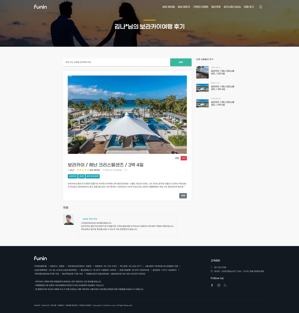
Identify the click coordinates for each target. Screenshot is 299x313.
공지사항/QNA (232, 6)
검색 (181, 62)
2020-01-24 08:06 (113, 170)
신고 (184, 158)
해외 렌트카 (184, 6)
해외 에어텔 (168, 6)
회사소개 (37, 305)
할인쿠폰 (216, 6)
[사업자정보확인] (70, 270)
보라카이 (72, 176)
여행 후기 (249, 6)
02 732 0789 (220, 267)
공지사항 (53, 305)
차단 (177, 158)
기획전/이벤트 (200, 6)
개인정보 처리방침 (85, 305)
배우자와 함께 (92, 176)
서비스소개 (45, 305)
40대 (81, 176)
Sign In (260, 7)
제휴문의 (61, 305)
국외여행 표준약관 (71, 305)
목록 (183, 195)
